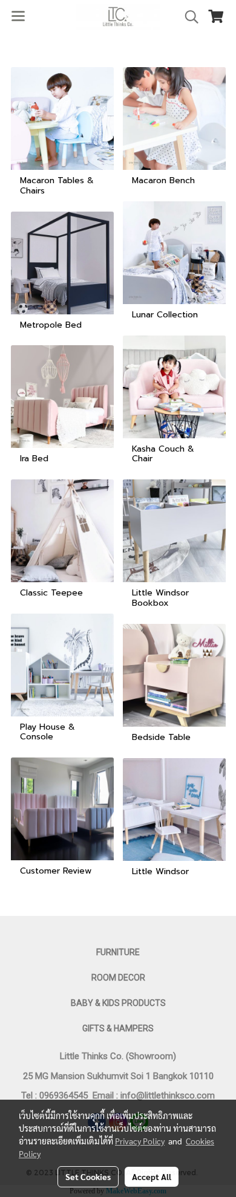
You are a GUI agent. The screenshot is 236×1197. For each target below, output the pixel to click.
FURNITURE (118, 952)
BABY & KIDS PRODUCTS (118, 1003)
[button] (187, 17)
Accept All (151, 1176)
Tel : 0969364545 (57, 1095)
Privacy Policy (140, 1140)
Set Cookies (88, 1176)
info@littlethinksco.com (166, 1095)
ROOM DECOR (118, 977)
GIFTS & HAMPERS (118, 1028)
